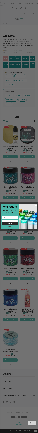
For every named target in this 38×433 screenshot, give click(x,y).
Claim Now (9, 223)
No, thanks (10, 226)
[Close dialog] (36, 205)
